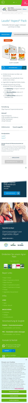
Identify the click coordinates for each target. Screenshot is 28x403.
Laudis (3, 136)
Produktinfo (5, 34)
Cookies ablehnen (14, 396)
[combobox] (14, 68)
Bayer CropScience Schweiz (11, 287)
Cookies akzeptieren (14, 400)
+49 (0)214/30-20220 (13, 357)
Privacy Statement (19, 388)
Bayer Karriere (7, 282)
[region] (14, 380)
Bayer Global (7, 278)
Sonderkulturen (8, 317)
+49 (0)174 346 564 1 (13, 347)
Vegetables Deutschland (10, 292)
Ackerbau (6, 312)
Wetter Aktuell (7, 305)
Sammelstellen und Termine (11, 328)
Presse (5, 289)
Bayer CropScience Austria (11, 285)
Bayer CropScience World (11, 280)
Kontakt (6, 350)
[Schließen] (1, 9)
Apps (4, 303)
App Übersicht (14, 261)
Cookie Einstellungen (14, 391)
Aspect (3, 138)
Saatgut (5, 315)
